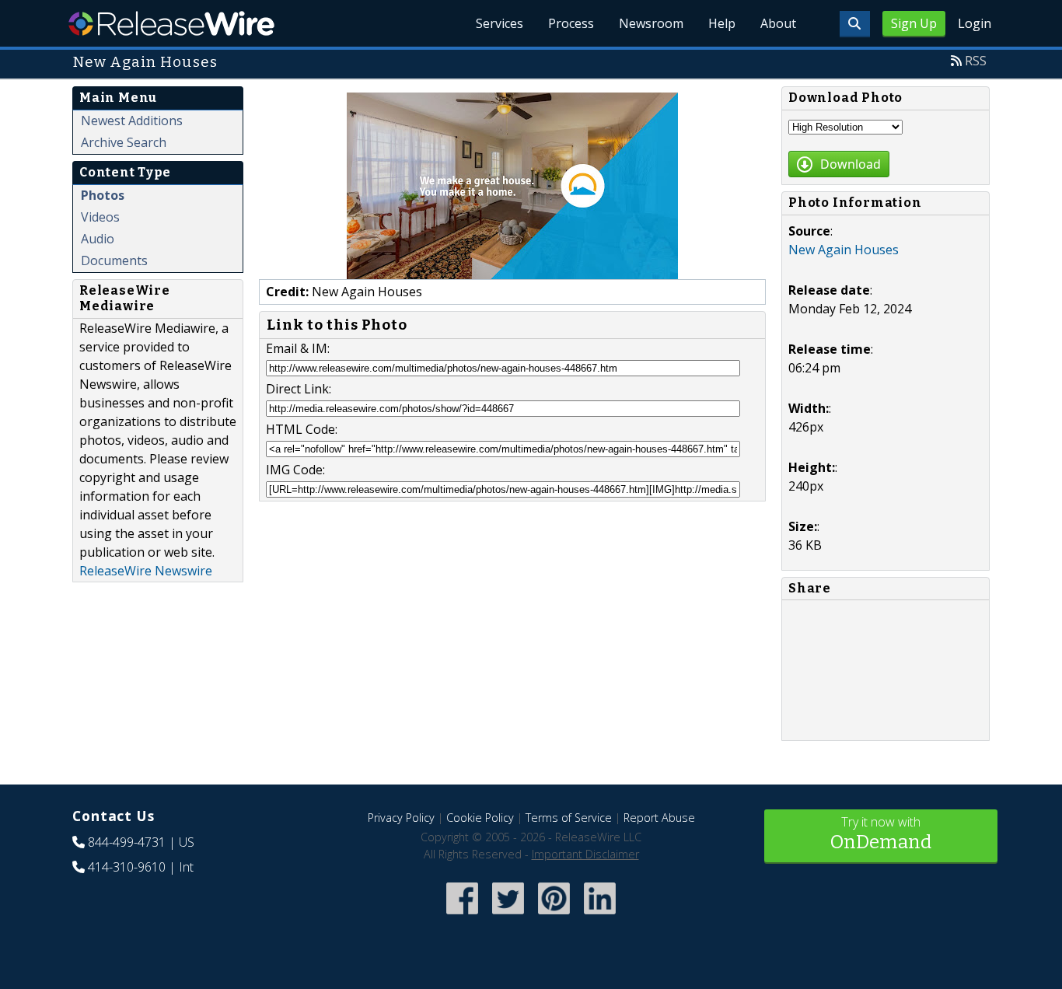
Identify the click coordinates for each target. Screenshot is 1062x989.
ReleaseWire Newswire (145, 570)
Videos (100, 216)
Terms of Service (569, 817)
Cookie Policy (480, 817)
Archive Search (123, 142)
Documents (114, 260)
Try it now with (880, 833)
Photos (102, 195)
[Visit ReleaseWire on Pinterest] (554, 915)
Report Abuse (659, 817)
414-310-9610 (127, 866)
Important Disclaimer (585, 854)
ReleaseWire (171, 23)
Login (974, 23)
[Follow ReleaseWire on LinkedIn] (599, 915)
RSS (976, 60)
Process (571, 23)
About (778, 23)
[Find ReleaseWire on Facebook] (462, 915)
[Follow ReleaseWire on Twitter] (508, 915)
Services (499, 23)
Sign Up (914, 23)
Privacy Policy (401, 817)
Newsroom (651, 23)
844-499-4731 (127, 842)
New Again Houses (843, 249)
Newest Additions (132, 120)
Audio (97, 238)
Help (721, 23)
